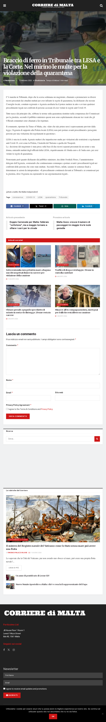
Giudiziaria (40, 80)
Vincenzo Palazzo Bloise (17, 553)
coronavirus (18, 197)
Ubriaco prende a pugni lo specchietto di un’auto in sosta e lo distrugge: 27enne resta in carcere (28, 312)
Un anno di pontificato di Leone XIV (32, 576)
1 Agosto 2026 (61, 316)
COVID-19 (30, 197)
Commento (12, 345)
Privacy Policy (47, 409)
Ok (53, 716)
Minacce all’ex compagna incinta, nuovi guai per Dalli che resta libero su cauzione (76, 311)
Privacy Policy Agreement (18, 405)
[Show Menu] (4, 5)
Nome (9, 380)
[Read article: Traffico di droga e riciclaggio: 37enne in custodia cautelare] (77, 256)
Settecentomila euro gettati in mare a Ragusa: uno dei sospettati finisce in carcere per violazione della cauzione (28, 273)
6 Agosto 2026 (61, 276)
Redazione (10, 80)
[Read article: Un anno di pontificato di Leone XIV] (10, 578)
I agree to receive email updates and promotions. (26, 688)
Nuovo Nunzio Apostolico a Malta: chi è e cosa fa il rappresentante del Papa (51, 584)
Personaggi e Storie (17, 540)
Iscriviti (13, 695)
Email (9, 392)
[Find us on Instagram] (14, 650)
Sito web (59, 392)
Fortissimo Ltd (10, 624)
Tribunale (63, 197)
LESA (40, 197)
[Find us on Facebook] (4, 650)
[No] (102, 713)
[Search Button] (101, 5)
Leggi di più (15, 567)
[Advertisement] (53, 466)
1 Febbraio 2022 (25, 80)
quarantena (51, 197)
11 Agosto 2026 (13, 279)
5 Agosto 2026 (12, 319)
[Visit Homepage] (53, 5)
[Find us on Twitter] (8, 650)
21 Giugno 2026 (35, 553)
